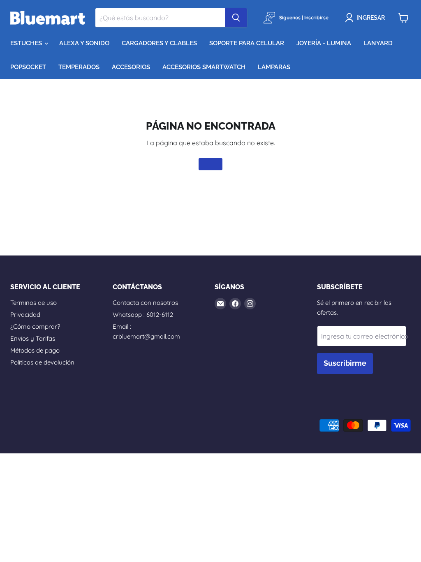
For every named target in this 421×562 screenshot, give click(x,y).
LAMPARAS (274, 67)
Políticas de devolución (42, 362)
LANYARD (378, 43)
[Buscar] (236, 17)
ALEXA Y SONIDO (84, 43)
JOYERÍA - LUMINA (323, 43)
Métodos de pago (35, 350)
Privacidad (25, 314)
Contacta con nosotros (145, 303)
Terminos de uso (33, 303)
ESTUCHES (27, 43)
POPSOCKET (28, 67)
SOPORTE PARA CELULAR (246, 43)
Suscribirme (345, 363)
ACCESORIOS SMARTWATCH (203, 67)
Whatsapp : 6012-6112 (143, 314)
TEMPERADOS (78, 67)
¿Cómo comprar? (35, 326)
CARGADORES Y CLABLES (159, 43)
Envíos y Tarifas (32, 338)
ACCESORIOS (131, 67)
